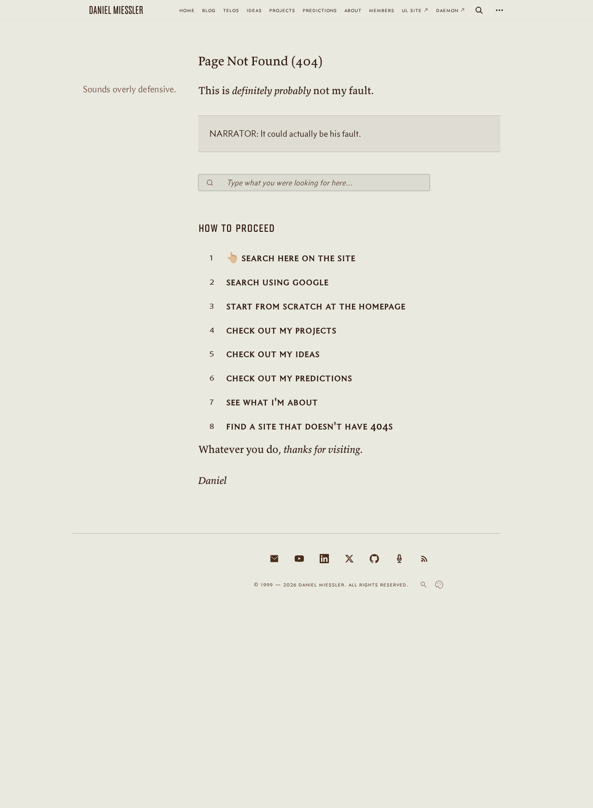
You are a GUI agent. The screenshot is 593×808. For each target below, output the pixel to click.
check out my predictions (289, 378)
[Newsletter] (274, 558)
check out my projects (281, 330)
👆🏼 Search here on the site (290, 258)
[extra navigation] (499, 10)
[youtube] (299, 558)
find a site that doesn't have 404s (309, 426)
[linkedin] (324, 558)
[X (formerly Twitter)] (349, 558)
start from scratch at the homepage (315, 306)
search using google (277, 282)
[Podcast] (399, 558)
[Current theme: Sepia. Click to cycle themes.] (439, 584)
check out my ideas (273, 354)
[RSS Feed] (424, 558)
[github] (374, 558)
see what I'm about (272, 402)
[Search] (479, 10)
